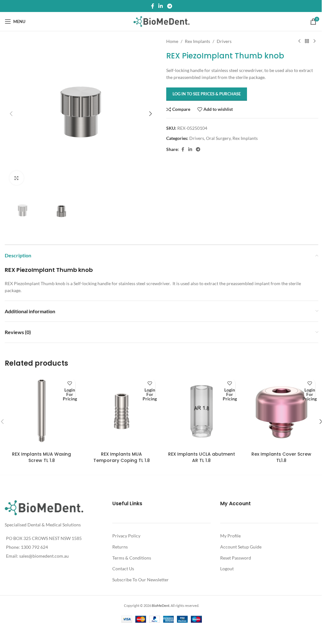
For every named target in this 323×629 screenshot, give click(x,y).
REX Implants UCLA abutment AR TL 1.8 (201, 457)
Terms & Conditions (131, 557)
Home (172, 41)
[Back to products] (307, 41)
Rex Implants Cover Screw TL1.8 (281, 457)
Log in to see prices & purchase (207, 93)
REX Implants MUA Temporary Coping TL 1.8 (121, 457)
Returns (120, 546)
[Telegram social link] (169, 6)
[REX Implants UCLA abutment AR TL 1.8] (201, 412)
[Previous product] (299, 41)
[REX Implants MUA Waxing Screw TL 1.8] (42, 412)
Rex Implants (197, 41)
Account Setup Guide (240, 546)
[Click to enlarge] (16, 178)
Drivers (224, 41)
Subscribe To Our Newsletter (140, 579)
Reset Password (235, 557)
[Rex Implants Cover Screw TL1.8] (282, 412)
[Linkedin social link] (160, 6)
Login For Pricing (69, 394)
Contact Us (123, 568)
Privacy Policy (126, 535)
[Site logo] (161, 21)
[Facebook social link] (152, 6)
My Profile (230, 535)
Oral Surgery (218, 138)
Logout (227, 568)
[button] (11, 113)
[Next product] (314, 41)
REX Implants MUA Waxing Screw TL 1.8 (41, 457)
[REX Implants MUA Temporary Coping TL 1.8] (122, 412)
